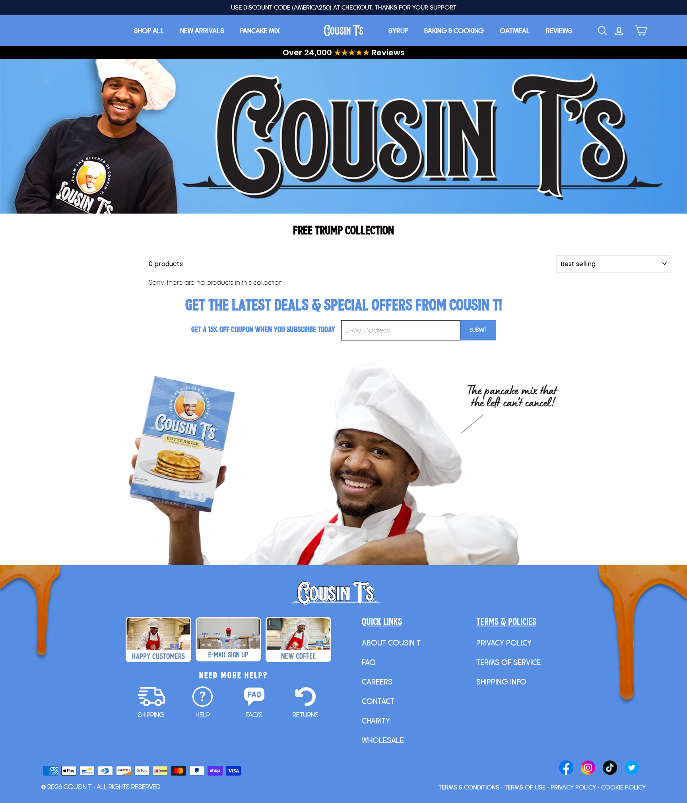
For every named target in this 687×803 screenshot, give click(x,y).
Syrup (398, 30)
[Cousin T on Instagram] (588, 768)
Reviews (559, 30)
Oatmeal (515, 30)
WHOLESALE (383, 740)
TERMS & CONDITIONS (469, 787)
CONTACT (378, 701)
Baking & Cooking (454, 30)
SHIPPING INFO (501, 681)
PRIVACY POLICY (504, 642)
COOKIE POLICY (623, 787)
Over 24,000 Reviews (344, 52)
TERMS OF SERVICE (508, 662)
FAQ (369, 662)
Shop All (149, 30)
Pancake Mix (260, 30)
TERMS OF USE (525, 787)
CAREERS (377, 681)
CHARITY (376, 720)
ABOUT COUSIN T (391, 642)
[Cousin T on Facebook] (566, 768)
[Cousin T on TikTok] (610, 768)
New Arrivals (202, 30)
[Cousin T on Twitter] (632, 768)
